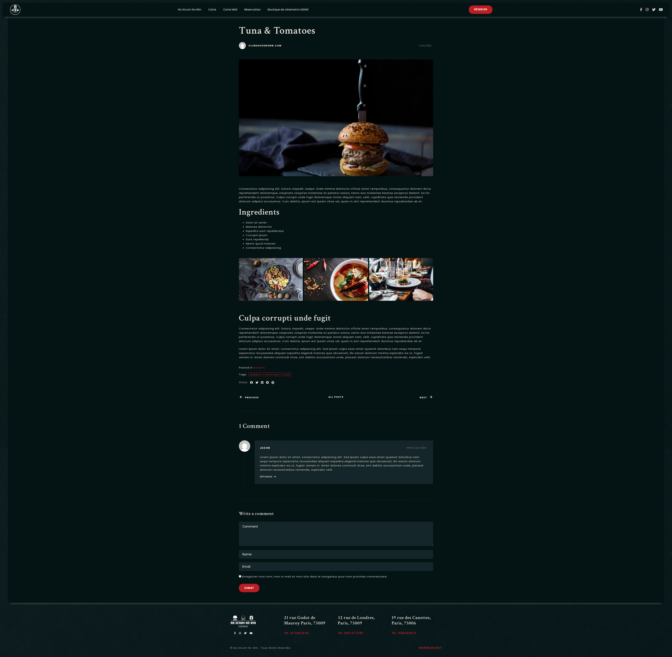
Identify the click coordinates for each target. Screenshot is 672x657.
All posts (336, 396)
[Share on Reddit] (267, 382)
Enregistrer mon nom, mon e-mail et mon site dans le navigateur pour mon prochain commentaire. (314, 576)
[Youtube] (661, 9)
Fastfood (271, 374)
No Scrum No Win (189, 9)
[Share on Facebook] (251, 382)
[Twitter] (654, 9)
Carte (212, 9)
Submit (249, 588)
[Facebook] (642, 9)
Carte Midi (230, 9)
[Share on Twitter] (256, 382)
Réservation (252, 9)
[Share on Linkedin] (262, 382)
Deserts (259, 367)
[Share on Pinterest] (272, 382)
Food (286, 374)
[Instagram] (648, 9)
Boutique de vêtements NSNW (288, 9)
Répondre (266, 476)
